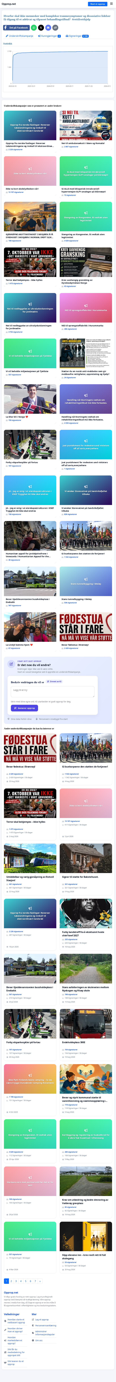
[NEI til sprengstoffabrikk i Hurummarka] (86, 312)
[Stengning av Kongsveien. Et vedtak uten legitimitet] (86, 223)
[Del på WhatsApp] (34, 28)
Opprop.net (9, 3)
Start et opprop (97, 4)
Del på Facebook (18, 27)
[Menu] (111, 4)
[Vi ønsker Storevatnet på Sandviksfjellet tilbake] (86, 496)
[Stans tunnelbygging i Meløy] (86, 586)
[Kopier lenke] (55, 28)
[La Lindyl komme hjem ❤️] (30, 632)
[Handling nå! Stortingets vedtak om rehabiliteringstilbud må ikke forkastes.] (86, 405)
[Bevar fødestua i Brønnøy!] (86, 632)
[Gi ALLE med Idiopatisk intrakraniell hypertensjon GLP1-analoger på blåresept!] (86, 177)
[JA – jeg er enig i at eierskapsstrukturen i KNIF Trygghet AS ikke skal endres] (30, 496)
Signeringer (78, 35)
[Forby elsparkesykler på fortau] (30, 449)
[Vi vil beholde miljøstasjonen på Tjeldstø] (30, 358)
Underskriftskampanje (20, 35)
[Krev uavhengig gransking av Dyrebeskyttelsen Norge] (86, 268)
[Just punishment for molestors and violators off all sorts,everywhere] (86, 451)
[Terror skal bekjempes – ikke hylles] (30, 267)
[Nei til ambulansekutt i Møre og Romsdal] (86, 130)
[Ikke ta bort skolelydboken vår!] (30, 176)
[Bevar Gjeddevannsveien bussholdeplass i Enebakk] (30, 588)
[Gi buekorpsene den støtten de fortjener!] (86, 540)
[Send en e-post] (48, 28)
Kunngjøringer (50, 35)
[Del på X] (41, 28)
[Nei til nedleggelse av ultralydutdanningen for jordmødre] (30, 314)
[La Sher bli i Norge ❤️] (30, 404)
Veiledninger (12, 1314)
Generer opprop (26, 708)
